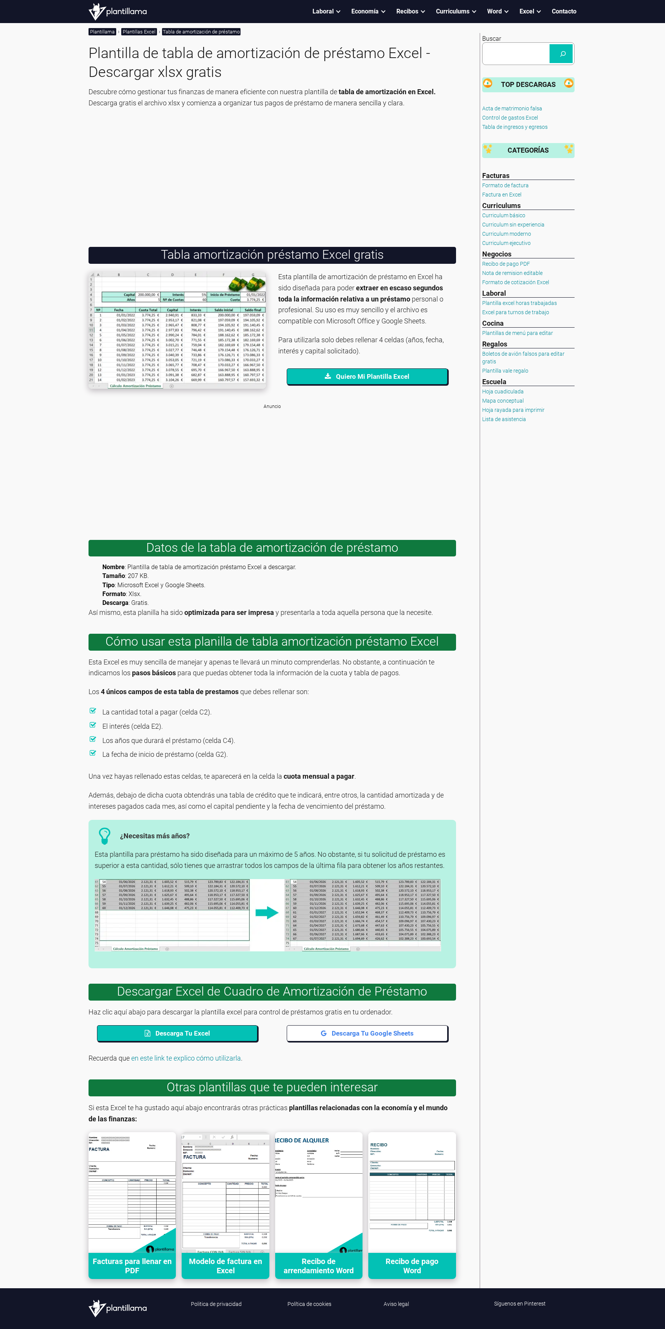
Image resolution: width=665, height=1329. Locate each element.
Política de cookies (309, 1304)
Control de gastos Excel (510, 118)
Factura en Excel (501, 195)
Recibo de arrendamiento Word (319, 1266)
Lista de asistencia (504, 419)
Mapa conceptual (503, 401)
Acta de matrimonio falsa (512, 108)
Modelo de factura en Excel (225, 1266)
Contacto (564, 11)
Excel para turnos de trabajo (515, 312)
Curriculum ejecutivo (506, 243)
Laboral (323, 11)
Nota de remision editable (512, 273)
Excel (527, 11)
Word (494, 11)
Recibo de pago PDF (506, 264)
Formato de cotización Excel (515, 282)
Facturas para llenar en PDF (132, 1266)
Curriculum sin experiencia (513, 225)
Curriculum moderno (506, 234)
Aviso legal (396, 1304)
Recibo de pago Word (412, 1266)
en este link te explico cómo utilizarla (186, 1058)
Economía (365, 11)
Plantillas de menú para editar (517, 333)
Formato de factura (505, 185)
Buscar (491, 38)
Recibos (407, 11)
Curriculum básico (503, 215)
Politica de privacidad (216, 1304)
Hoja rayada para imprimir (513, 410)
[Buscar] (561, 53)
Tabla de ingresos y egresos (515, 127)
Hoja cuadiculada (503, 391)
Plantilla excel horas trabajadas (519, 303)
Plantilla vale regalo (505, 371)
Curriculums (453, 11)
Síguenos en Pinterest (520, 1304)
